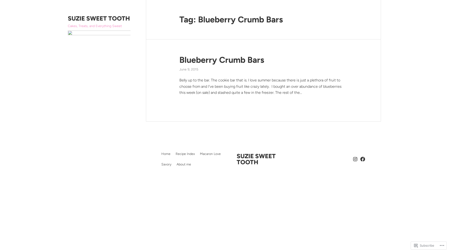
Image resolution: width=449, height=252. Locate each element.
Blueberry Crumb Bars (221, 60)
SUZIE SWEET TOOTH (99, 18)
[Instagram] (355, 159)
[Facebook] (363, 159)
